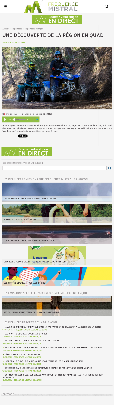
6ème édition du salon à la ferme (22, 354)
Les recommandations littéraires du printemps (29, 240)
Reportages (17, 29)
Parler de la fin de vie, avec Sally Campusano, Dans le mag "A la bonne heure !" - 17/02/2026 (53, 347)
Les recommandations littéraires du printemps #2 (30, 198)
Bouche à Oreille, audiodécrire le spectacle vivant (33, 340)
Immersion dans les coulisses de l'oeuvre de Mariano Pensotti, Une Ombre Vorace (48, 368)
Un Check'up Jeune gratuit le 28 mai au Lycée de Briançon (35, 262)
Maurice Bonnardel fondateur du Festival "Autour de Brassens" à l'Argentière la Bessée (53, 327)
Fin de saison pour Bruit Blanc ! (21, 219)
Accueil (5, 29)
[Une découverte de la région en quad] (57, 48)
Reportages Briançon (34, 29)
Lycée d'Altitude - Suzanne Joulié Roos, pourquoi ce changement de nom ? (44, 361)
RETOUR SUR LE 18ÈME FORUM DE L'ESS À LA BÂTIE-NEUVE (31, 312)
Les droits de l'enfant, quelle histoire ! (25, 283)
